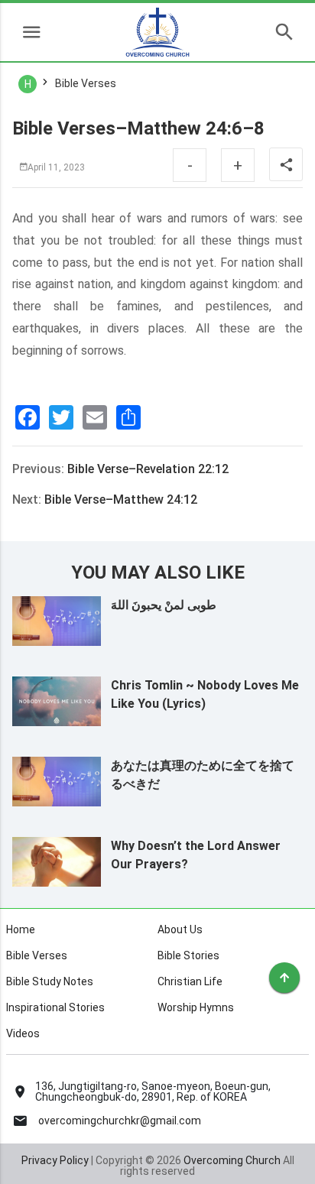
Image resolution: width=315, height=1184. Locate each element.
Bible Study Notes (49, 981)
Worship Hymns (196, 1007)
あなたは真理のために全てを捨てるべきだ (202, 774)
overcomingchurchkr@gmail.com (119, 1120)
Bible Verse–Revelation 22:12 (148, 469)
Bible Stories (188, 955)
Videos (23, 1033)
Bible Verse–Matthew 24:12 (120, 499)
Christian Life (190, 981)
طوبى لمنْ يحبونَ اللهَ (163, 605)
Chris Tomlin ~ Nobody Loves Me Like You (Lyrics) (205, 694)
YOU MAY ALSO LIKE (158, 572)
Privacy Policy (55, 1160)
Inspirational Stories (55, 1007)
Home (20, 929)
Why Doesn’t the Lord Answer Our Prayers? (196, 855)
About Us (180, 929)
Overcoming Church (232, 1160)
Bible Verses (36, 955)
